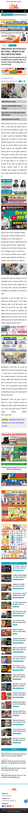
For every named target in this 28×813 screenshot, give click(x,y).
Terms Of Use (10, 811)
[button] (2, 11)
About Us (5, 793)
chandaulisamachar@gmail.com (9, 800)
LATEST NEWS (14, 563)
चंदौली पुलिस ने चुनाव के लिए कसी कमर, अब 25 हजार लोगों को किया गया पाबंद (13, 423)
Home (4, 45)
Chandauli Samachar (8, 78)
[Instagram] (8, 806)
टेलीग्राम (16, 469)
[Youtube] (10, 806)
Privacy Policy (17, 811)
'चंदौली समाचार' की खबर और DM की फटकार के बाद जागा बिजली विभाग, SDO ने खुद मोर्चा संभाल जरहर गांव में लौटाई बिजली (13, 763)
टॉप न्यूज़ (12, 45)
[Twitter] (5, 806)
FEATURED (14, 749)
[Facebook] (3, 806)
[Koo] (13, 806)
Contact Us (5, 798)
